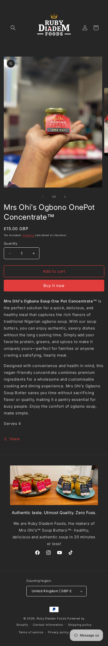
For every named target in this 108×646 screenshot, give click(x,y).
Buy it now (54, 285)
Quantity (10, 243)
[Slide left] (42, 196)
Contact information (48, 624)
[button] (13, 27)
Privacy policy (58, 632)
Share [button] (15, 439)
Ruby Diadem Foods (52, 618)
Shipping (28, 235)
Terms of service (31, 632)
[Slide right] (65, 196)
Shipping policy (80, 624)
